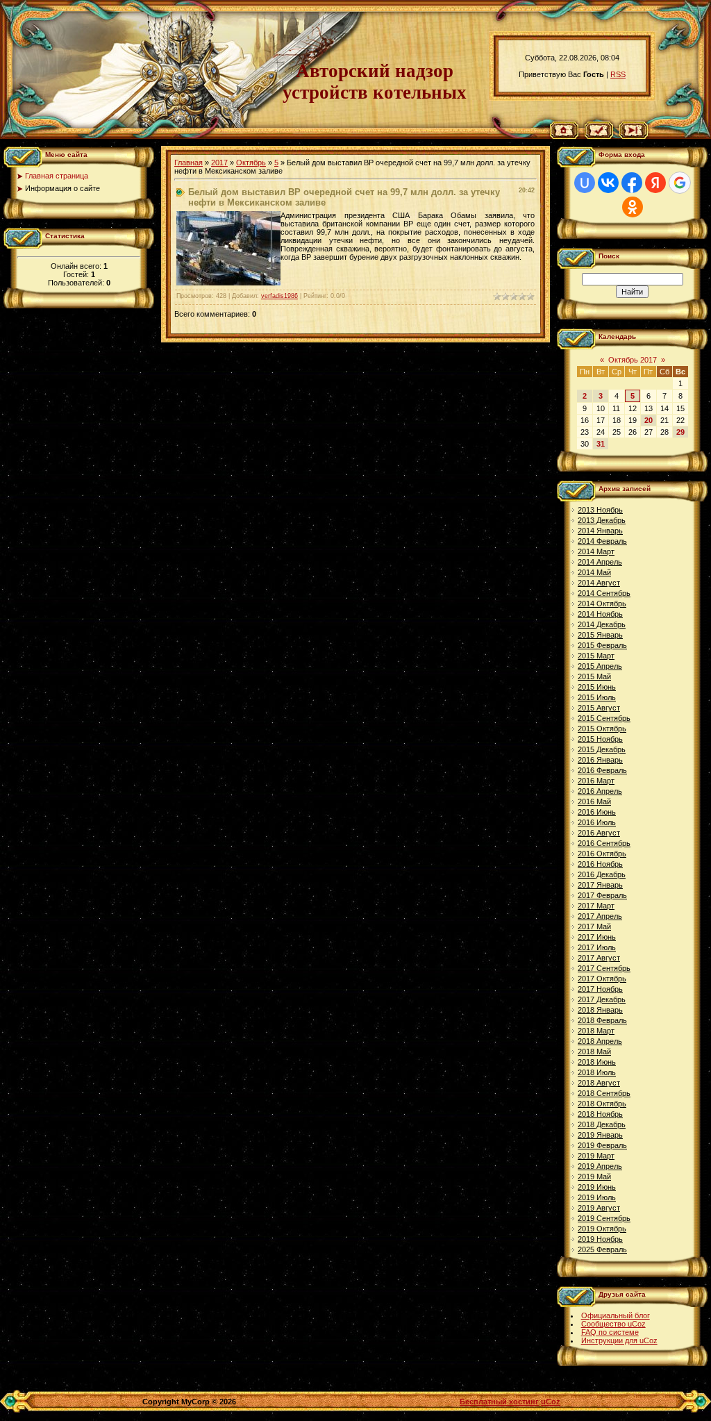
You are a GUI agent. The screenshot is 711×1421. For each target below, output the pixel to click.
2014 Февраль (602, 541)
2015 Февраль (602, 645)
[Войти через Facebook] (631, 182)
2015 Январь (600, 635)
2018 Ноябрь (600, 1114)
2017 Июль (597, 947)
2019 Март (596, 1156)
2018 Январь (600, 1010)
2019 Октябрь (602, 1228)
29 (680, 432)
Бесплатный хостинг (499, 1401)
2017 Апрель (600, 916)
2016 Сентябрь (604, 843)
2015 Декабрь (602, 749)
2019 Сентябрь (604, 1218)
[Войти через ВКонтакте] (608, 182)
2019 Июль (597, 1197)
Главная (188, 162)
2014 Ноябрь (600, 614)
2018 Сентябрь (604, 1093)
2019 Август (599, 1208)
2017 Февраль (602, 895)
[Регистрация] (599, 136)
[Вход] (633, 136)
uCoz (550, 1401)
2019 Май (594, 1176)
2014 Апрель (600, 562)
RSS (618, 74)
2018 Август (599, 1083)
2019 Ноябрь (600, 1239)
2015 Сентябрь (604, 718)
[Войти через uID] (584, 182)
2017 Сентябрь (604, 968)
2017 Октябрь (602, 978)
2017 (219, 162)
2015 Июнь (597, 687)
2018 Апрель (600, 1041)
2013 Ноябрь (600, 510)
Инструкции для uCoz (619, 1340)
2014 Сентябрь (604, 593)
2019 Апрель (600, 1166)
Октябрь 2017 (632, 360)
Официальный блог (615, 1315)
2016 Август (599, 833)
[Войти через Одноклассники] (632, 207)
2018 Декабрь (602, 1124)
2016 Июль (597, 822)
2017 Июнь (597, 937)
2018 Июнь (597, 1062)
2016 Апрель (600, 791)
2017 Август (599, 958)
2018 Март (596, 1031)
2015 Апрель (600, 666)
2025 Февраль (602, 1249)
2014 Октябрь (602, 603)
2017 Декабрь (602, 999)
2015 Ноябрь (600, 739)
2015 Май (594, 676)
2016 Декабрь (602, 874)
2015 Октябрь (602, 728)
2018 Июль (597, 1072)
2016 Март (596, 780)
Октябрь (251, 162)
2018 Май (594, 1051)
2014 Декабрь (602, 624)
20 (648, 420)
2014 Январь (600, 530)
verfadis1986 (279, 295)
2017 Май (594, 926)
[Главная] (564, 136)
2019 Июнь (597, 1187)
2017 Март (596, 905)
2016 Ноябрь (600, 864)
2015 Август (599, 708)
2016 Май (594, 801)
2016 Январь (600, 760)
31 (600, 444)
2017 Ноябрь (600, 989)
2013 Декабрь (602, 520)
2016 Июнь (597, 812)
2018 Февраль (602, 1020)
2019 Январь (600, 1135)
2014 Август (599, 583)
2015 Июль (597, 697)
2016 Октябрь (602, 853)
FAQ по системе (610, 1332)
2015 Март (596, 655)
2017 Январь (600, 885)
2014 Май (594, 572)
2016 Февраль (602, 770)
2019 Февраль (602, 1145)
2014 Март (596, 551)
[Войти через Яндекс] (655, 182)
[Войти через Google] (680, 183)
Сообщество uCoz (613, 1324)
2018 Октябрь (602, 1103)
